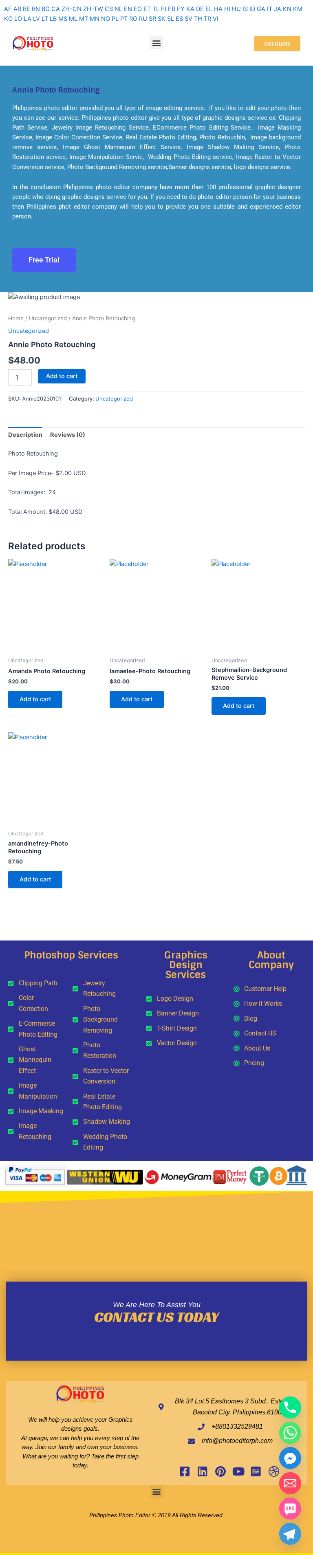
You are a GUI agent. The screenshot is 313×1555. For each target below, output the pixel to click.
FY (181, 9)
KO (8, 18)
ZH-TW (93, 9)
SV (188, 18)
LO (18, 18)
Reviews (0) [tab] (67, 434)
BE (26, 9)
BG (46, 9)
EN (128, 9)
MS (62, 18)
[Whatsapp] (290, 1433)
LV (36, 18)
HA (218, 9)
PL (115, 18)
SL (170, 18)
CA (55, 9)
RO (133, 18)
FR (171, 9)
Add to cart (61, 376)
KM (297, 9)
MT (83, 18)
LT (45, 18)
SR (152, 18)
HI (227, 9)
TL (155, 9)
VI (215, 18)
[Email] (290, 1483)
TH (198, 18)
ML (73, 18)
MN (94, 18)
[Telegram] (290, 1534)
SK (161, 18)
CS (109, 9)
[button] (156, 42)
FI (163, 9)
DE (200, 9)
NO (105, 18)
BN (36, 9)
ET (147, 9)
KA (190, 9)
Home (16, 318)
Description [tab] (25, 434)
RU (143, 18)
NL (118, 9)
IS (245, 9)
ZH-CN (72, 9)
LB (53, 18)
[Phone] (290, 1407)
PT (124, 18)
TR (207, 18)
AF (8, 9)
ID (252, 9)
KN (287, 9)
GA (261, 9)
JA (277, 9)
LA (27, 18)
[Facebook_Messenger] (290, 1458)
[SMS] (290, 1509)
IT (269, 9)
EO (138, 9)
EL (208, 9)
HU (236, 9)
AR (17, 9)
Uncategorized (48, 318)
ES (179, 18)
